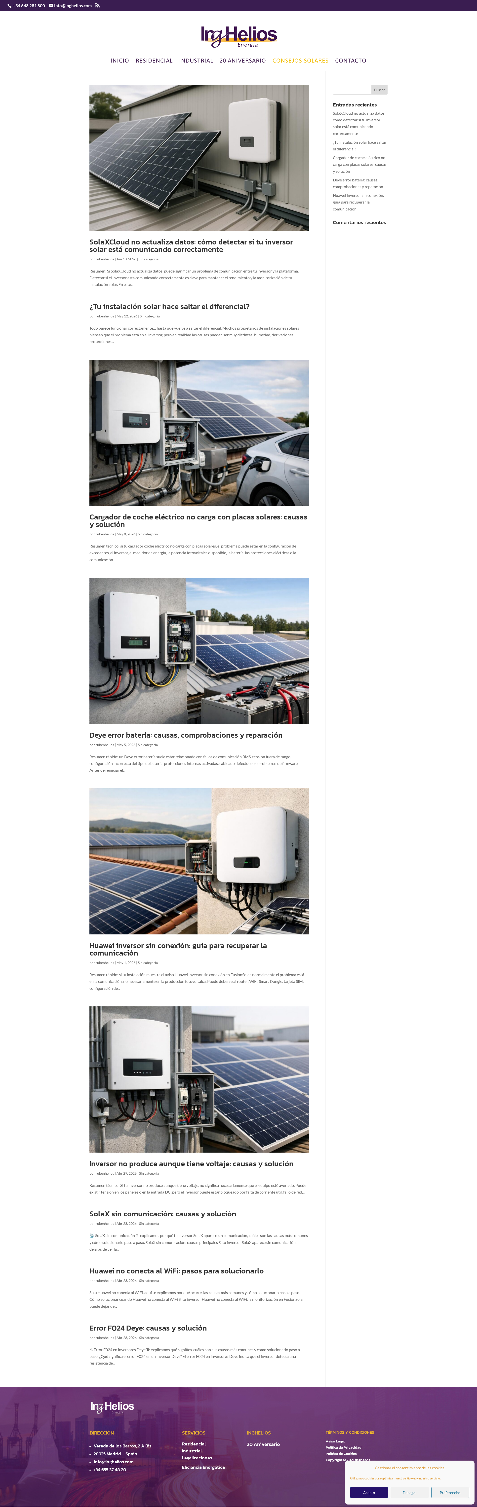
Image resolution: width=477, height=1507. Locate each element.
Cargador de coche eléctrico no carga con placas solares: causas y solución (198, 520)
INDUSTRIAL (196, 61)
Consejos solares (301, 61)
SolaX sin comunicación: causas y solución (162, 1213)
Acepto (369, 1492)
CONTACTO (350, 61)
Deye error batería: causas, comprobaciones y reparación (186, 735)
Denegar (410, 1492)
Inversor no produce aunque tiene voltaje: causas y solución (191, 1163)
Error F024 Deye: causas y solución (148, 1328)
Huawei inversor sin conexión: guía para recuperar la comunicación (178, 949)
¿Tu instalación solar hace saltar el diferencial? (169, 306)
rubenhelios (105, 259)
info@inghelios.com (113, 1461)
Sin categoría (149, 259)
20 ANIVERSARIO (243, 61)
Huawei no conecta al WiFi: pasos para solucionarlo (176, 1270)
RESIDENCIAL (154, 61)
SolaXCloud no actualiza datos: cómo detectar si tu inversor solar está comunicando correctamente (191, 245)
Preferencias (450, 1492)
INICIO (120, 61)
